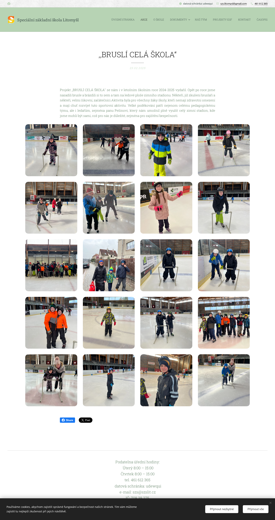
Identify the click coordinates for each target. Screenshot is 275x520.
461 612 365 (261, 3)
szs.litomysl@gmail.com (233, 3)
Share (69, 420)
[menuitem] (124, 19)
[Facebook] (9, 4)
